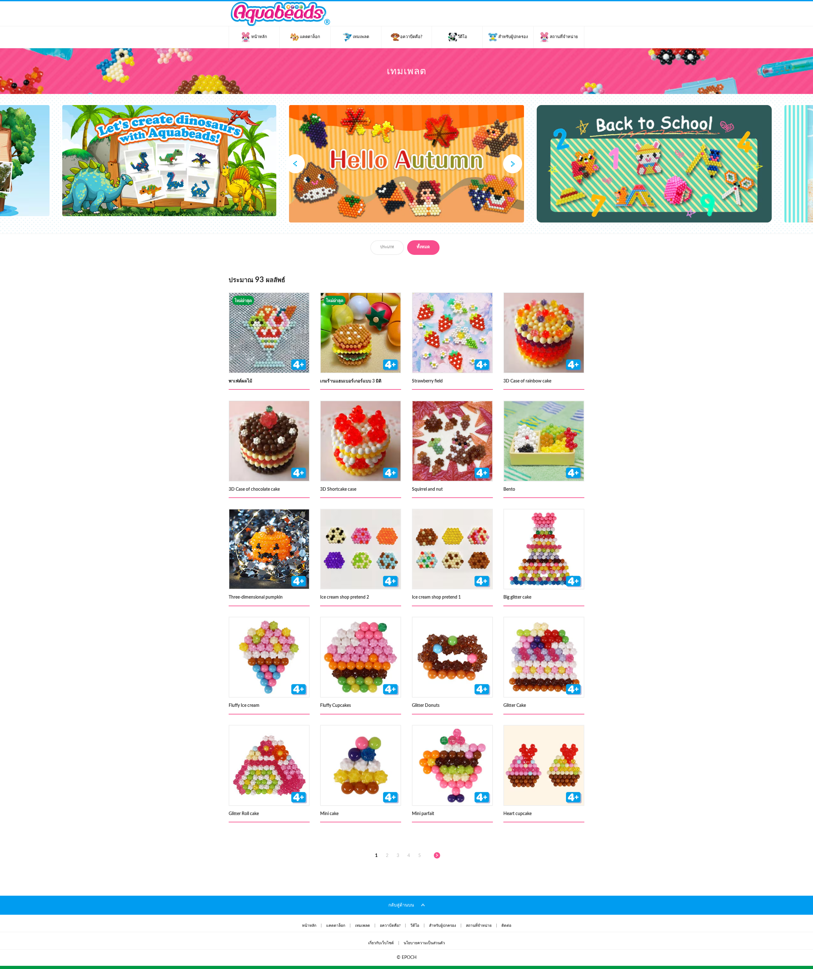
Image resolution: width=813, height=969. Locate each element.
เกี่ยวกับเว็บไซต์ (381, 943)
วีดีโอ (414, 925)
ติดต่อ (506, 925)
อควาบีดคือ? (390, 925)
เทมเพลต (362, 925)
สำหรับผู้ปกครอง (442, 925)
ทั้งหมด (423, 247)
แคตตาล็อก (335, 925)
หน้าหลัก (309, 925)
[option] (406, 163)
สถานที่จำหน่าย (479, 925)
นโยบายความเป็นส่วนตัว (424, 943)
